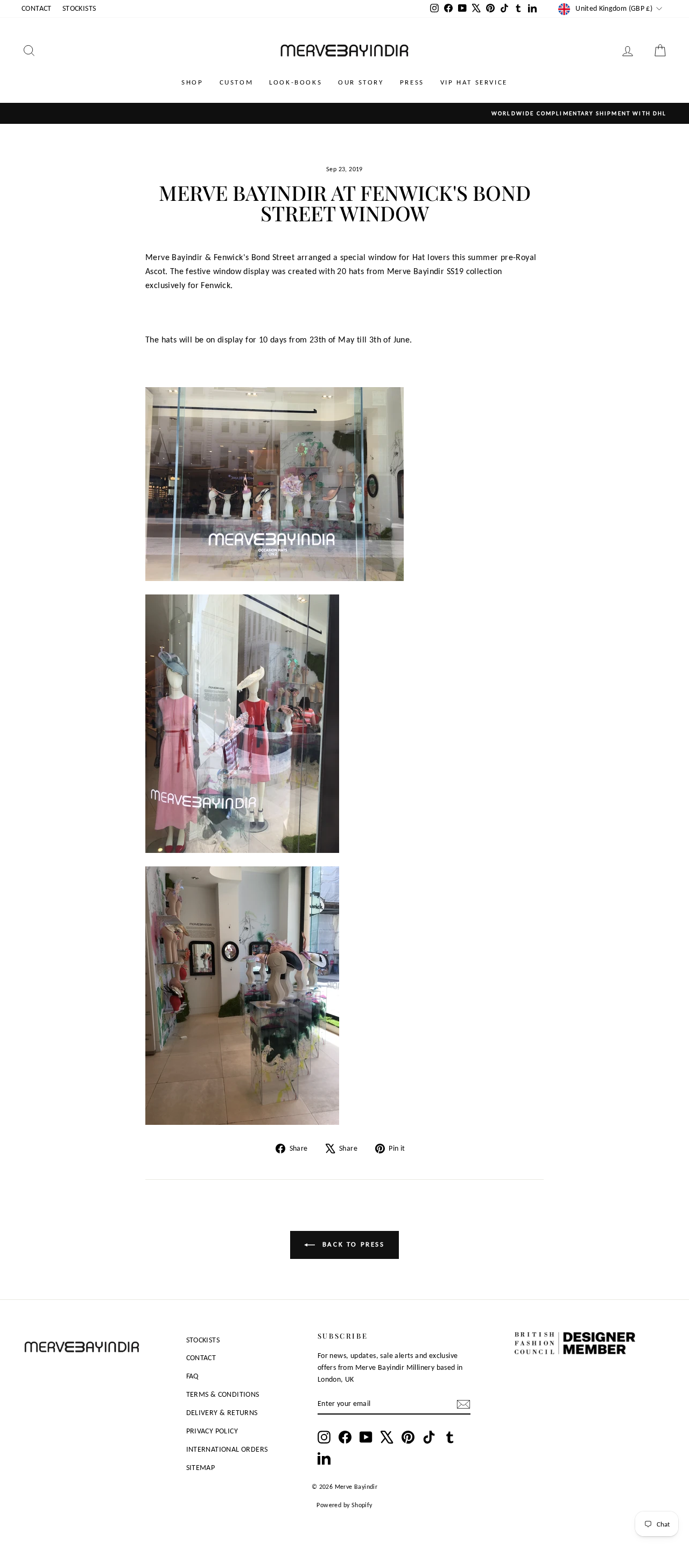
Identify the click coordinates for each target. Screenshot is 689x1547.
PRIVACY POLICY (212, 1431)
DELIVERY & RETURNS (222, 1412)
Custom (237, 82)
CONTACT (37, 8)
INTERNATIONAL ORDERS (227, 1449)
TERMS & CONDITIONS (222, 1394)
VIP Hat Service (474, 82)
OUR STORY (360, 82)
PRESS (412, 82)
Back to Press (351, 1244)
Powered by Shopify (344, 1505)
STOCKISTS (79, 8)
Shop (192, 82)
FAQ (192, 1376)
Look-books (295, 82)
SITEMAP (200, 1467)
